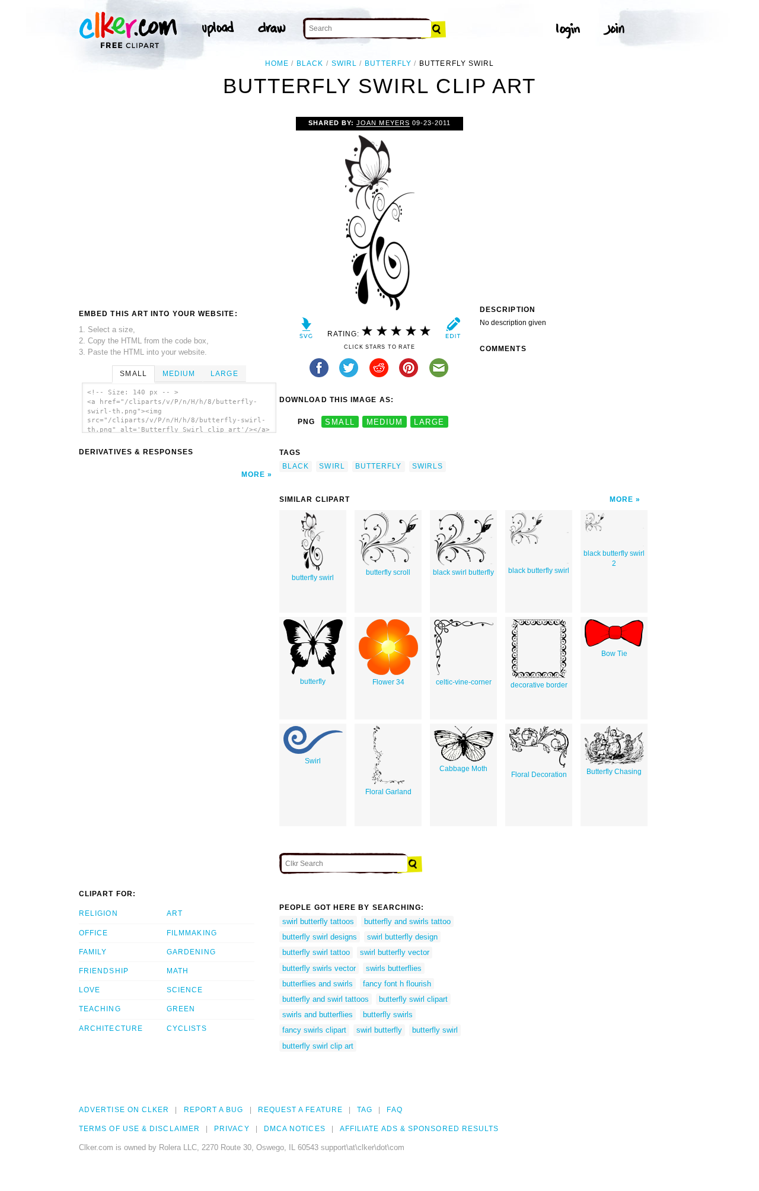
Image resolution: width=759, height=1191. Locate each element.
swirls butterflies (394, 968)
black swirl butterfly (463, 572)
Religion (98, 913)
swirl (344, 63)
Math (178, 971)
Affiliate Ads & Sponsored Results (419, 1129)
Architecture (111, 1028)
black (309, 63)
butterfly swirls (388, 1014)
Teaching (100, 1009)
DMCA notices (295, 1129)
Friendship (104, 971)
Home (277, 63)
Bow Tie (614, 653)
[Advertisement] (178, 206)
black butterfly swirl (538, 570)
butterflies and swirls (317, 983)
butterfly (388, 63)
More (253, 474)
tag (364, 1110)
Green (181, 1009)
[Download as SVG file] (306, 330)
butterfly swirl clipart (413, 999)
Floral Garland (388, 792)
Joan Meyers (382, 122)
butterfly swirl (313, 578)
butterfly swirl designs (319, 936)
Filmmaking (192, 933)
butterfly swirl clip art (317, 1046)
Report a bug (214, 1110)
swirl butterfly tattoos (318, 921)
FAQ (394, 1110)
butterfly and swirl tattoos (325, 999)
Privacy (232, 1129)
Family (93, 952)
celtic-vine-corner (464, 682)
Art (175, 913)
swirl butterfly (379, 1030)
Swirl (313, 761)
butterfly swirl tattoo (316, 952)
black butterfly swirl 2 (614, 558)
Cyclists (187, 1028)
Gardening (191, 952)
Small (133, 374)
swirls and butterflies (317, 1014)
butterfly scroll (388, 572)
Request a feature (300, 1110)
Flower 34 (388, 682)
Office (93, 933)
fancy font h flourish (397, 983)
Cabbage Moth (463, 769)
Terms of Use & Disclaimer (139, 1129)
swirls (427, 466)
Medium (178, 374)
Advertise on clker (124, 1110)
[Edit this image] (452, 330)
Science (185, 990)
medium (384, 422)
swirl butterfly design (402, 936)
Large (224, 374)
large (429, 422)
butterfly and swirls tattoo (407, 921)
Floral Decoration (539, 774)
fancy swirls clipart (314, 1030)
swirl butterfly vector (394, 952)
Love (89, 990)
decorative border (539, 685)
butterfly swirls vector (319, 968)
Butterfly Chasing (614, 772)
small (340, 422)
